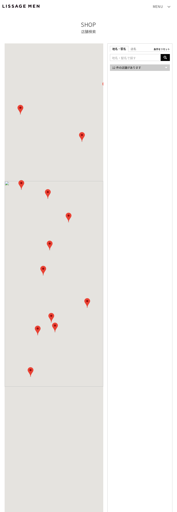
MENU (158, 6)
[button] (30, 372)
